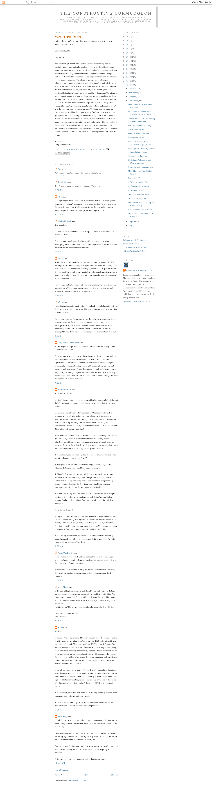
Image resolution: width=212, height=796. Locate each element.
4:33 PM (59, 214)
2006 (128, 81)
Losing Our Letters (136, 137)
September (133, 100)
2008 (128, 73)
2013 (128, 52)
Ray (59, 169)
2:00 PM (59, 580)
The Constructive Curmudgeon (106, 13)
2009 (128, 68)
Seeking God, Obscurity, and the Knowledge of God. (141, 150)
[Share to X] (62, 153)
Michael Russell (65, 221)
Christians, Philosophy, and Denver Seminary (139, 161)
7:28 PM (59, 620)
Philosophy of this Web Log (139, 125)
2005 (128, 85)
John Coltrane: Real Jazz (138, 133)
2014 (128, 48)
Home (86, 774)
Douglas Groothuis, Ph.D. (68, 342)
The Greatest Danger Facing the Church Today (141, 204)
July (131, 225)
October (132, 96)
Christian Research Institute (134, 247)
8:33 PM (59, 335)
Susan (60, 627)
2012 (128, 56)
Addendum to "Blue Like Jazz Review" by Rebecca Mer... (140, 113)
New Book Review (136, 129)
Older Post (114, 774)
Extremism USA (134, 178)
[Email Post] (107, 149)
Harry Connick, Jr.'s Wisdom (140, 209)
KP (59, 196)
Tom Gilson (63, 182)
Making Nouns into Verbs (139, 194)
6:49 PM (59, 251)
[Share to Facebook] (65, 153)
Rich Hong (62, 716)
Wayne (61, 302)
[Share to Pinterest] (68, 153)
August (132, 221)
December (133, 88)
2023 (128, 40)
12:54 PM (60, 175)
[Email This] (56, 153)
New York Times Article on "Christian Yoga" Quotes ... (140, 143)
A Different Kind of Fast (138, 182)
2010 (128, 64)
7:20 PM (59, 295)
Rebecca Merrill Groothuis (134, 240)
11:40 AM (60, 763)
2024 (128, 36)
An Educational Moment (138, 186)
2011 (128, 60)
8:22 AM (59, 546)
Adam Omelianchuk (66, 552)
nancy (60, 258)
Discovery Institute (131, 243)
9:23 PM (59, 382)
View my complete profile (136, 301)
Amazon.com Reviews (137, 155)
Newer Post (59, 774)
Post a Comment (61, 769)
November (133, 92)
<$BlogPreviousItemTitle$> (135, 250)
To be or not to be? (136, 190)
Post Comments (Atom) (76, 780)
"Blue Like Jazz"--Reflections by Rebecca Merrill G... (141, 120)
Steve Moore (63, 586)
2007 (128, 77)
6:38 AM (59, 709)
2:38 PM (59, 190)
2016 (128, 44)
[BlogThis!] (59, 153)
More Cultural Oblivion (138, 198)
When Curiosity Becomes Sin (140, 166)
